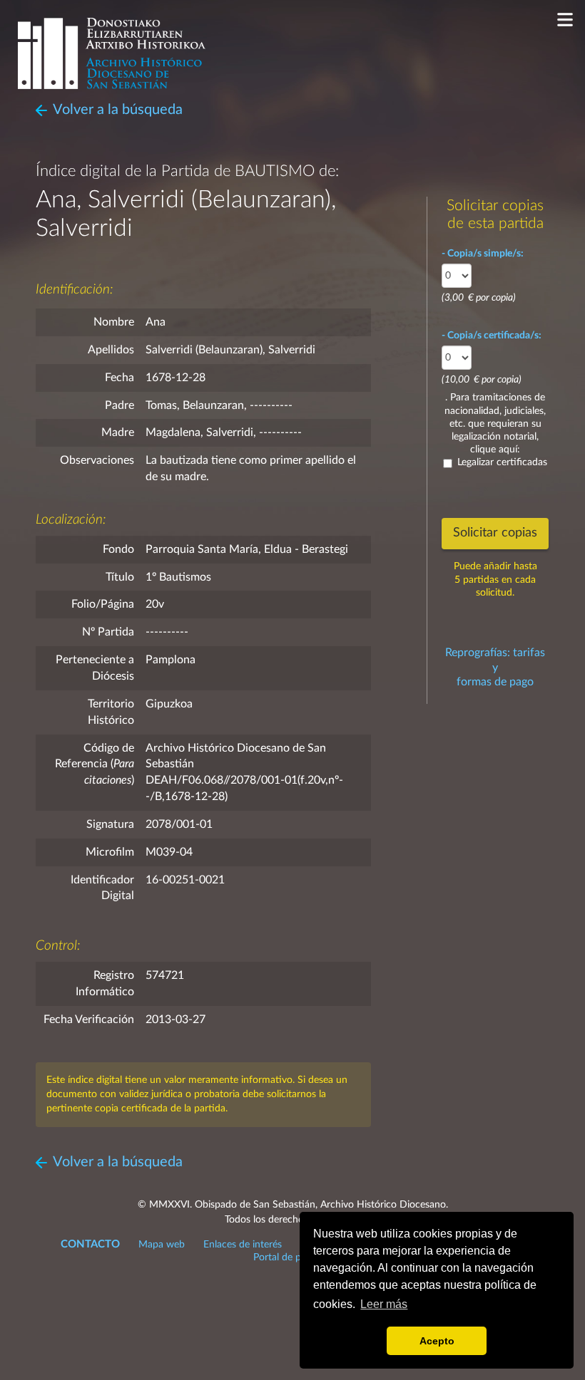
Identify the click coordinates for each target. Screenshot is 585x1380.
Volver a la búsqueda (118, 110)
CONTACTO (90, 1244)
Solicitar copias (495, 532)
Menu (565, 19)
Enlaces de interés (242, 1245)
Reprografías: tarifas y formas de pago (495, 667)
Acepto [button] (436, 1341)
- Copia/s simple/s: (483, 254)
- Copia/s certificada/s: (491, 336)
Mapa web (161, 1245)
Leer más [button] (383, 1304)
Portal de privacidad (296, 1257)
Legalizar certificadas (502, 462)
